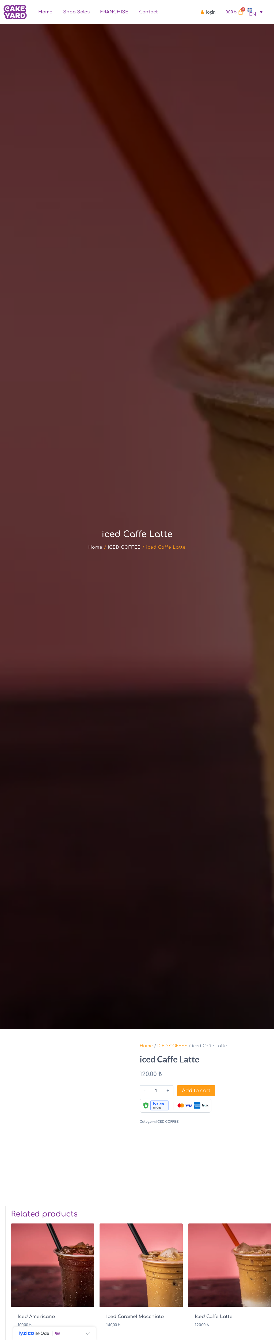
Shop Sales (76, 11)
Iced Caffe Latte (214, 1316)
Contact (148, 11)
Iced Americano (36, 1316)
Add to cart (196, 1090)
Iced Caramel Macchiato (135, 1316)
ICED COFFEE (124, 547)
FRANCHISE (114, 11)
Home (45, 11)
